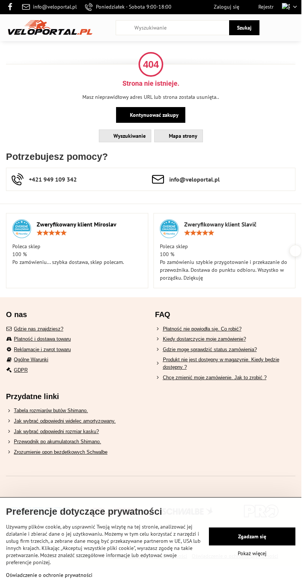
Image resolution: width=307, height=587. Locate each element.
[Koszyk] (274, 27)
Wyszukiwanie (129, 136)
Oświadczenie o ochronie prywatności (49, 575)
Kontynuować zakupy (153, 115)
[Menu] (292, 27)
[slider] (52, 233)
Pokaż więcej (252, 553)
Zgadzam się (252, 536)
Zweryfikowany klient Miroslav (76, 224)
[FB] (12, 7)
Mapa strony (182, 136)
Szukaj (244, 27)
